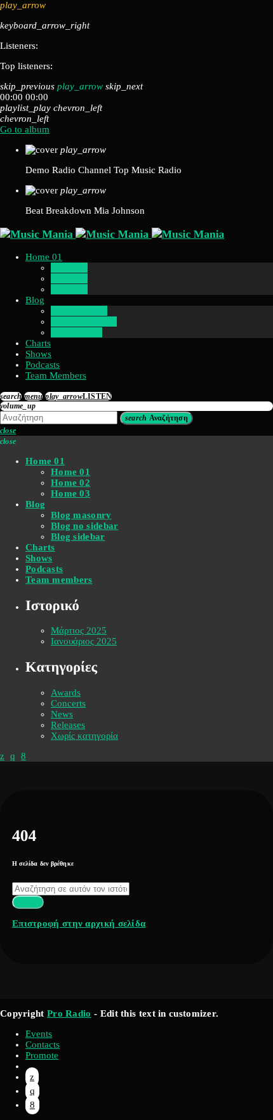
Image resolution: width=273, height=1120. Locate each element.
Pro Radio (69, 1013)
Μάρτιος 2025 (79, 630)
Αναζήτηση (156, 417)
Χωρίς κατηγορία (84, 736)
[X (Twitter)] (32, 1076)
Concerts (68, 703)
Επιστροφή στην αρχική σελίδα (78, 923)
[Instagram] (32, 1090)
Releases (68, 725)
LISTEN (78, 396)
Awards (66, 692)
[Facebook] (32, 1104)
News (62, 714)
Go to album (25, 129)
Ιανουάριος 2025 (84, 641)
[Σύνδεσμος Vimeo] (112, 234)
